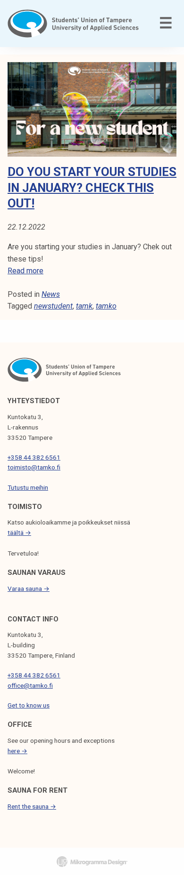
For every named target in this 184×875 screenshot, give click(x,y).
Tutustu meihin (28, 487)
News (51, 294)
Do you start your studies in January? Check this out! (92, 187)
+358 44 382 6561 (34, 457)
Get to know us (29, 705)
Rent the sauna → (32, 806)
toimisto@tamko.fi (34, 467)
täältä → (19, 532)
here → (17, 751)
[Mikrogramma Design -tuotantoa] (92, 861)
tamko (106, 306)
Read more (25, 270)
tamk (84, 306)
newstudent (53, 306)
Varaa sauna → (29, 588)
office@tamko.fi (30, 685)
